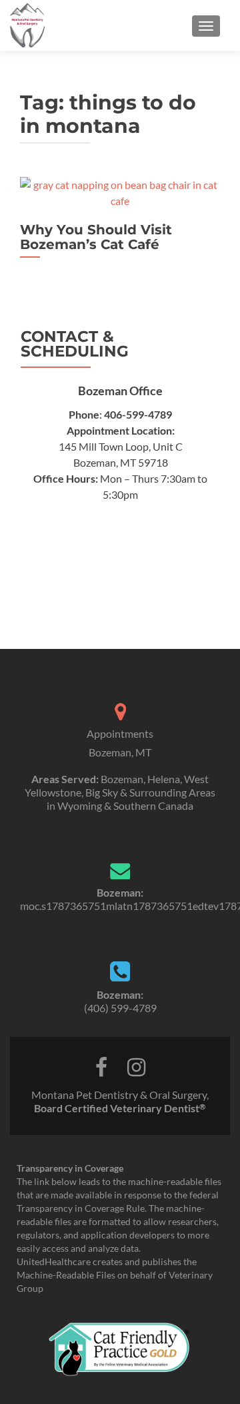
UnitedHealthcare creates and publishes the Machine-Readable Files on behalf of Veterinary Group (115, 1275)
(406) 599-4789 (120, 1007)
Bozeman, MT (120, 752)
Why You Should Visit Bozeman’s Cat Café (96, 237)
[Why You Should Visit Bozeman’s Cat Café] (120, 191)
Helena (163, 778)
